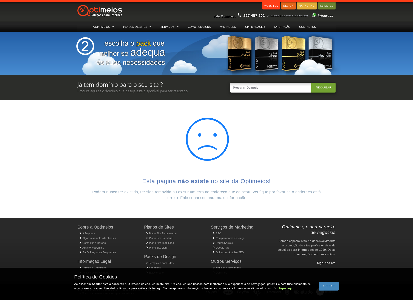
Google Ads (222, 247)
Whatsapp (325, 15)
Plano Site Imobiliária (161, 242)
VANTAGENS (228, 26)
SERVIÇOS (167, 26)
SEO (218, 233)
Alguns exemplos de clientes (99, 238)
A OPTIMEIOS (101, 26)
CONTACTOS (307, 26)
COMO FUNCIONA (199, 26)
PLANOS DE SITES (135, 26)
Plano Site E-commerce (163, 233)
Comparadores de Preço (230, 238)
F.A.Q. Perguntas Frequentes (99, 252)
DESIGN (288, 6)
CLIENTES (326, 6)
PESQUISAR (323, 87)
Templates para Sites (161, 263)
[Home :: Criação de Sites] (99, 17)
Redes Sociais (224, 242)
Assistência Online (93, 247)
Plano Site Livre (158, 247)
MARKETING (307, 6)
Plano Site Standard (161, 238)
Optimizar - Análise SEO (230, 252)
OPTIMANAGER (255, 26)
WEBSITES (271, 6)
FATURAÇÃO (282, 26)
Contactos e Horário (94, 242)
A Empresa (88, 233)
